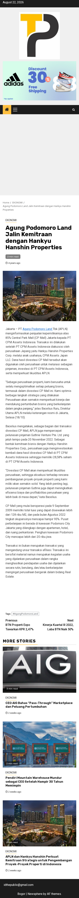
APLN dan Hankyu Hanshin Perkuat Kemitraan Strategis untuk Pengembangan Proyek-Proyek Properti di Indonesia (39, 860)
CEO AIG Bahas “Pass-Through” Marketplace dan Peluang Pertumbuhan (39, 705)
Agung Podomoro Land (38, 329)
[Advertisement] (39, 155)
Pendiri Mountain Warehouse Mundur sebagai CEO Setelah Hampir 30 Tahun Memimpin (34, 781)
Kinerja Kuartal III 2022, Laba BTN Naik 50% (58, 625)
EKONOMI (11, 220)
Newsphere (35, 894)
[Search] (73, 109)
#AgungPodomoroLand (25, 613)
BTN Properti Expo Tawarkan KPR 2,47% (20, 625)
